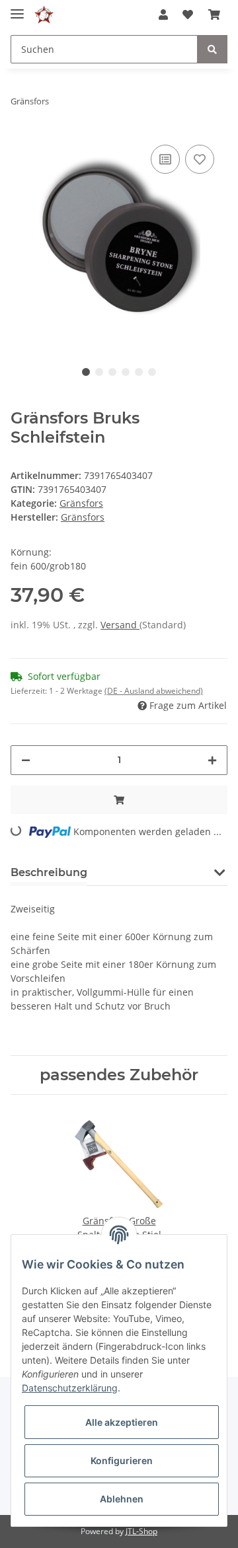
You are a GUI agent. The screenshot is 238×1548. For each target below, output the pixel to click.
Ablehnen (121, 1498)
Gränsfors (81, 503)
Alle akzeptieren (121, 1422)
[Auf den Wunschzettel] (199, 159)
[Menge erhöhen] (212, 760)
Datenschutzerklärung (70, 1387)
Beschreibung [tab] (49, 872)
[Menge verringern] (25, 760)
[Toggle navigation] (17, 8)
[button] (163, 14)
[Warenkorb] (214, 14)
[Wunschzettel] (187, 14)
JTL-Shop (141, 1531)
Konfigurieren (122, 1460)
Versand (119, 624)
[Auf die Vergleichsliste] (165, 159)
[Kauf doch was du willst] (44, 15)
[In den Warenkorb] (119, 800)
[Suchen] (212, 49)
